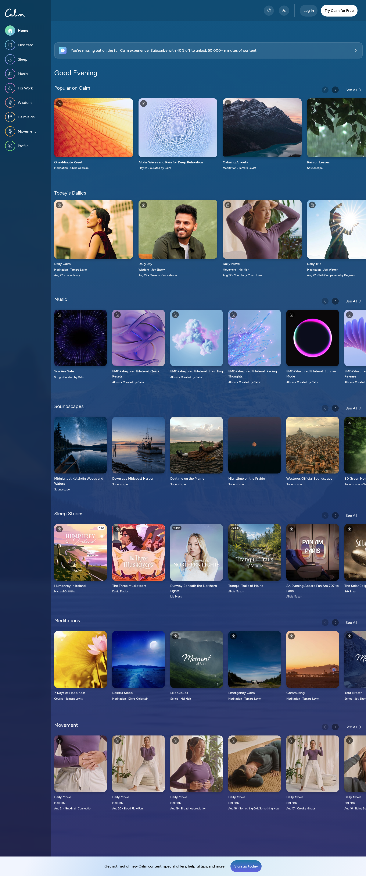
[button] (208, 50)
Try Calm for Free (339, 10)
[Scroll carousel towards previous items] (325, 89)
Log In (309, 10)
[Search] (269, 11)
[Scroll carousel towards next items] (335, 89)
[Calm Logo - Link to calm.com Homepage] (15, 12)
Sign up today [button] (246, 866)
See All (351, 90)
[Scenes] (284, 11)
